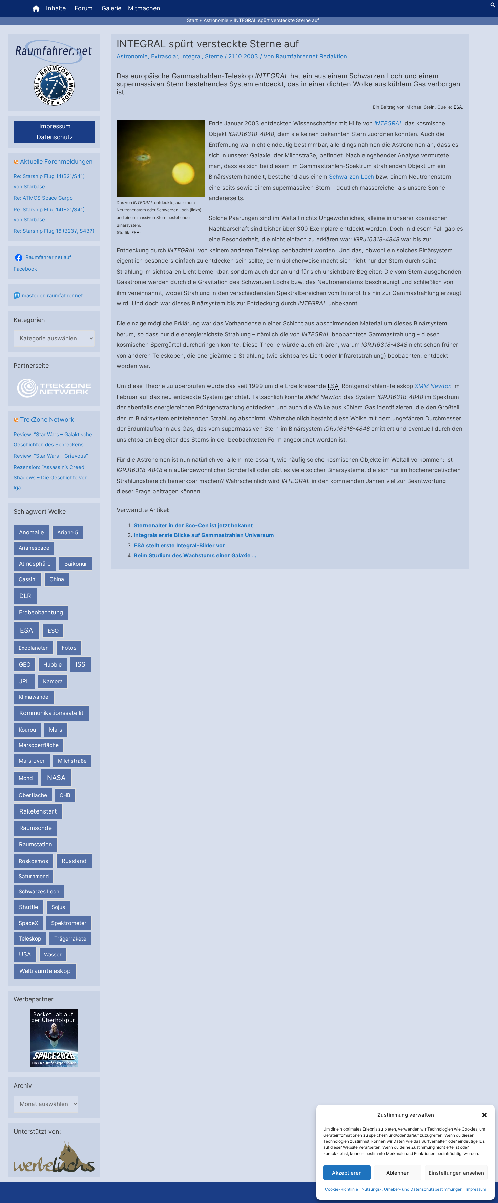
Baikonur (75, 563)
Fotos (69, 647)
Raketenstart (38, 811)
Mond (26, 778)
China (56, 579)
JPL (24, 681)
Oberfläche (33, 795)
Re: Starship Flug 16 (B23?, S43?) (54, 231)
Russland (74, 860)
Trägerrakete (70, 938)
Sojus (58, 907)
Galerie (111, 8)
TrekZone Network (47, 419)
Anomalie (31, 532)
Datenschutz (55, 137)
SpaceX (28, 923)
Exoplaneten (34, 648)
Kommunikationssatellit (51, 712)
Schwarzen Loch (351, 176)
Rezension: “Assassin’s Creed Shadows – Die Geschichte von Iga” (51, 477)
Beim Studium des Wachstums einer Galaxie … (195, 555)
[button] (484, 1115)
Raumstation (35, 844)
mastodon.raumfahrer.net (52, 295)
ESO (53, 630)
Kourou (27, 729)
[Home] (36, 8)
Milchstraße (72, 761)
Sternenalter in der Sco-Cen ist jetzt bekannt (193, 525)
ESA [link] (458, 107)
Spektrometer (68, 923)
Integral (191, 56)
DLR (25, 595)
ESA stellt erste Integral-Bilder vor (179, 545)
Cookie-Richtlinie (341, 1189)
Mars (55, 729)
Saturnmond (34, 876)
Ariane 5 (67, 532)
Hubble (52, 664)
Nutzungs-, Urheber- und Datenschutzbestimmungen (411, 1189)
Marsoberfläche (39, 745)
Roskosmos (33, 861)
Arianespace (34, 548)
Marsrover (32, 760)
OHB (65, 795)
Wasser (53, 954)
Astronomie (132, 56)
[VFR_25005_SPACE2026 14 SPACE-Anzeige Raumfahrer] (54, 1038)
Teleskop (30, 938)
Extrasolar (164, 56)
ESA (26, 630)
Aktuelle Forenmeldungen (56, 161)
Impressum (476, 1189)
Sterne (214, 56)
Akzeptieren (347, 1172)
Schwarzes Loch (39, 891)
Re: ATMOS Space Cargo (43, 198)
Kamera (53, 681)
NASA (56, 778)
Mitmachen (144, 8)
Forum (84, 8)
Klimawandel (34, 697)
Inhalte (56, 8)
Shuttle (28, 907)
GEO (24, 664)
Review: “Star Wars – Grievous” (51, 455)
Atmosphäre (35, 563)
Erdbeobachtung (41, 612)
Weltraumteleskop (45, 970)
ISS (80, 664)
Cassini (28, 579)
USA (25, 954)
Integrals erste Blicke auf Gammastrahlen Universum (204, 535)
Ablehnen (398, 1172)
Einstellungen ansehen (456, 1172)
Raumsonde (35, 827)
